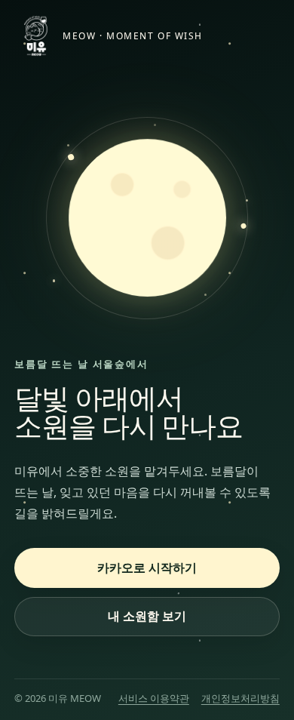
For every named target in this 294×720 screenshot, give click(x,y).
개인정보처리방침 (240, 698)
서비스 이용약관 (153, 698)
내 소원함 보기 (147, 616)
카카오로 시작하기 (147, 567)
